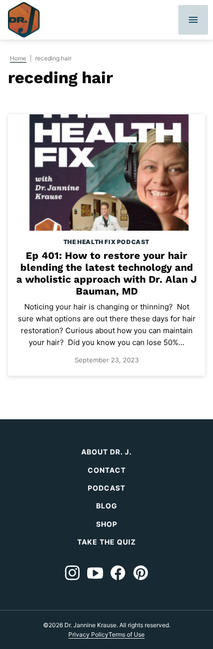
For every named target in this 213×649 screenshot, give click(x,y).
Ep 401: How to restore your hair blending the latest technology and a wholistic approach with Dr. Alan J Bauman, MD (106, 273)
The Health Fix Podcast (106, 242)
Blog (106, 505)
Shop (106, 524)
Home (18, 58)
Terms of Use (126, 634)
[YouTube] (95, 572)
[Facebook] (117, 572)
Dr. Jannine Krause (24, 20)
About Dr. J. (106, 452)
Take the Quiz (106, 542)
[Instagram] (72, 572)
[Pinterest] (140, 572)
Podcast (106, 488)
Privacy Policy (88, 634)
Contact (107, 470)
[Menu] (193, 20)
